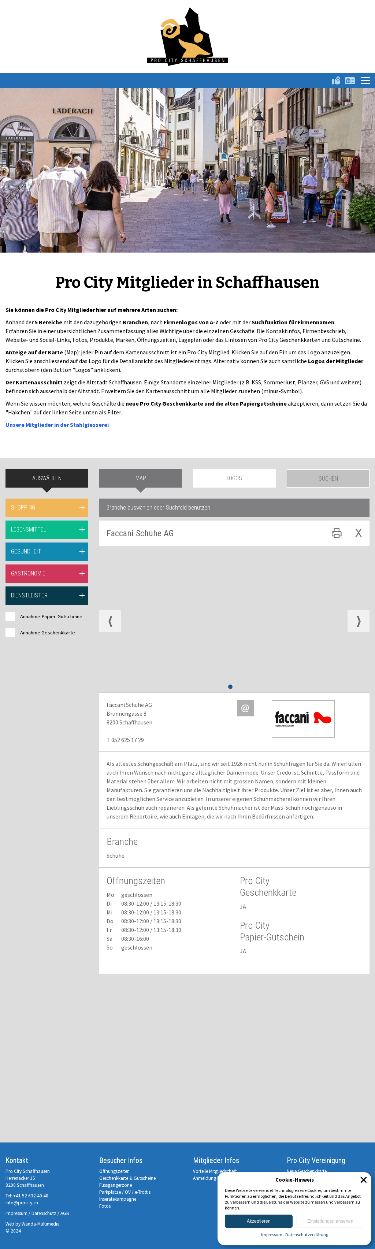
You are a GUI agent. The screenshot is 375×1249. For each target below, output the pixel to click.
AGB (64, 1213)
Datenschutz (43, 1213)
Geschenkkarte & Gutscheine (127, 1178)
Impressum (16, 1213)
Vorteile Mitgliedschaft (215, 1171)
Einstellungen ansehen (330, 1221)
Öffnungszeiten (114, 1171)
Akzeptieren (259, 1221)
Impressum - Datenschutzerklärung (294, 1234)
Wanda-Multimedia (41, 1224)
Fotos (105, 1206)
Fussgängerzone (115, 1185)
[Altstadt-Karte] (336, 80)
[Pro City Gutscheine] (350, 80)
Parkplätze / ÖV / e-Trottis (125, 1192)
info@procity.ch (21, 1203)
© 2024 (13, 1231)
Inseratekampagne (117, 1199)
